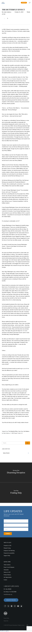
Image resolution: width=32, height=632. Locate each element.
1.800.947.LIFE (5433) (11, 586)
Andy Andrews (7, 12)
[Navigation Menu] (30, 2)
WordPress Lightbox (4, 631)
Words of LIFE (7, 572)
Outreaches (6, 569)
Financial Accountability (9, 553)
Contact (5, 579)
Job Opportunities (7, 577)
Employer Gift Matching (9, 550)
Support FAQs (7, 555)
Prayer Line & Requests (9, 567)
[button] (11, 600)
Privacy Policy (6, 618)
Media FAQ (6, 620)
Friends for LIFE (7, 545)
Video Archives (7, 564)
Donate (24, 2)
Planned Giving (7, 548)
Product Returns (7, 574)
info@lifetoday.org (8, 594)
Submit (8, 533)
